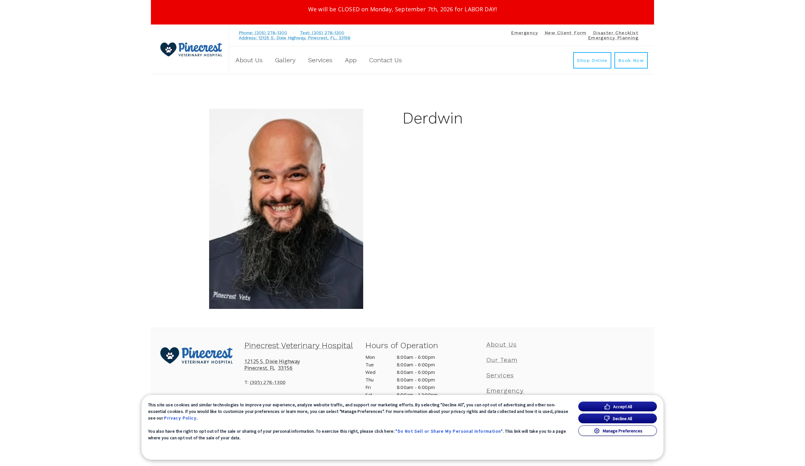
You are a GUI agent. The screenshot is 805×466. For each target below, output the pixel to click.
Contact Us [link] (385, 60)
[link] (191, 49)
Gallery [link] (285, 60)
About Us (249, 60)
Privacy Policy (180, 418)
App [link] (351, 60)
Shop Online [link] (592, 60)
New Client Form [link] (566, 32)
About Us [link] (501, 344)
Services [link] (320, 60)
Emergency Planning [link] (613, 37)
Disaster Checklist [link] (615, 32)
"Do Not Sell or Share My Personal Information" (449, 431)
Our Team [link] (502, 360)
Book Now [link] (631, 60)
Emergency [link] (524, 32)
